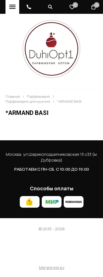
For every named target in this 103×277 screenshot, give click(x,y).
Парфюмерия (38, 96)
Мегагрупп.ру (51, 267)
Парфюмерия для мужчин (27, 101)
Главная (12, 96)
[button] (29, 7)
